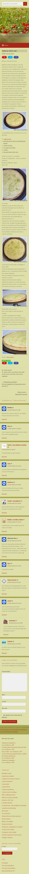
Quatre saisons (8, 370)
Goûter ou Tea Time (7, 800)
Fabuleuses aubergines (8, 760)
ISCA (8, 563)
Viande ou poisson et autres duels (11, 835)
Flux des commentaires (8, 868)
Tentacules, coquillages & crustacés (12, 827)
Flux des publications (8, 865)
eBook (8, 745)
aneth (9, 601)
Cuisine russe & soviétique (9, 792)
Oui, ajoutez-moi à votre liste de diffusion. (12, 716)
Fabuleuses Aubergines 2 (8, 743)
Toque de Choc (11, 580)
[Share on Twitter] (10, 57)
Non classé (5, 811)
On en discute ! (6, 813)
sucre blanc (13, 374)
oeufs (20, 372)
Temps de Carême (7, 824)
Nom (3, 695)
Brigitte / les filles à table (15, 519)
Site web (4, 708)
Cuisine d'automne (7, 781)
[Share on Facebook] (16, 57)
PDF (13, 745)
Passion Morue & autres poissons (11, 816)
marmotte (12, 620)
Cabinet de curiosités (8, 776)
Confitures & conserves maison (11, 779)
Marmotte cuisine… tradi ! (14, 18)
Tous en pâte (5, 751)
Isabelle (9, 641)
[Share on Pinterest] (4, 57)
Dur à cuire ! (10, 357)
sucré (7, 374)
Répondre (4, 419)
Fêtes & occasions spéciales (10, 797)
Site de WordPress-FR (8, 871)
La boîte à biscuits (7, 803)
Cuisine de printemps (8, 789)
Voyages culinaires (7, 837)
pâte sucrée (7, 139)
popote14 (10, 482)
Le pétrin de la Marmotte (9, 808)
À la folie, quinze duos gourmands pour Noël (14, 747)
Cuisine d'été (5, 784)
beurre (6, 372)
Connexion (5, 863)
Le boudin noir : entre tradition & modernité (14, 805)
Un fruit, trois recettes (8, 829)
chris (8, 426)
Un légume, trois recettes (9, 832)
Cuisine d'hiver (6, 787)
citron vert (11, 372)
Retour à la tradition (7, 821)
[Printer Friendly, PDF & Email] (6, 361)
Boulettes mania (6, 773)
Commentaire (6, 671)
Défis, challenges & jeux (8, 795)
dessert (16, 372)
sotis (8, 463)
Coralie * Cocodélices (13, 501)
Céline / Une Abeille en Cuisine (16, 445)
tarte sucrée (19, 374)
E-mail (4, 701)
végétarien (5, 376)
